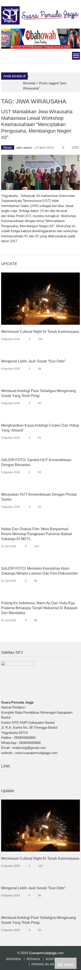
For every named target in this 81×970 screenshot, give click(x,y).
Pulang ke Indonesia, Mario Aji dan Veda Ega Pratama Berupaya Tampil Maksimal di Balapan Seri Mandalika (39, 608)
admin (27, 147)
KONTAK (52, 959)
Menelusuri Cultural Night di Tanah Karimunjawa (40, 332)
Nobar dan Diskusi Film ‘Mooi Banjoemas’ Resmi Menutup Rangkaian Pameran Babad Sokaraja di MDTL (36, 534)
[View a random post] (4, 56)
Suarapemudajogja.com (46, 953)
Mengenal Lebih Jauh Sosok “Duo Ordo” (33, 361)
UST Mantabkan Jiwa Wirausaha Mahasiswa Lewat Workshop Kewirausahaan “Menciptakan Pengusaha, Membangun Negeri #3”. (36, 124)
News (7, 147)
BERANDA (13, 959)
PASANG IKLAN (43, 964)
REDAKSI (33, 959)
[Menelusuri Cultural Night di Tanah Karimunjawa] (40, 298)
